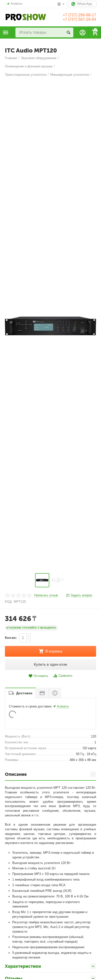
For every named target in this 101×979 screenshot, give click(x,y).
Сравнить (66, 675)
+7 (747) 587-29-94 (79, 19)
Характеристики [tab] (23, 966)
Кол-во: (11, 638)
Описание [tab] (16, 774)
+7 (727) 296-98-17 (79, 15)
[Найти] (68, 32)
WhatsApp (84, 4)
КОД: (9, 601)
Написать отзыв (46, 595)
